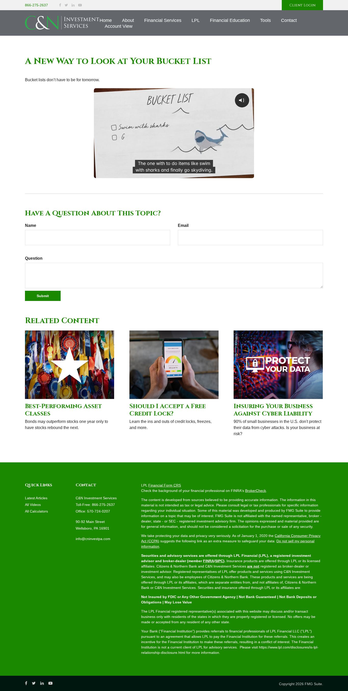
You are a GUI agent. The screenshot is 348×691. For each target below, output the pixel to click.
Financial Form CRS (164, 485)
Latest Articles (36, 498)
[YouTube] (80, 5)
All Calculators (36, 511)
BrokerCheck (255, 491)
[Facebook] (60, 5)
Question (34, 258)
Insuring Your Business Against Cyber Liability (273, 410)
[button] (128, 20)
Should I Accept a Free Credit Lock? (167, 410)
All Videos (33, 505)
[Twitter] (66, 5)
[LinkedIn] (73, 5)
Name (30, 225)
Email (183, 225)
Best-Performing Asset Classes (63, 410)
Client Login (302, 5)
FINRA (208, 561)
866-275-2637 (36, 5)
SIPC (219, 561)
